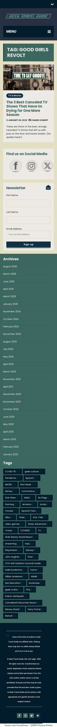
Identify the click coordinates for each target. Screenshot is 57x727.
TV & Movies (14, 95)
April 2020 (8, 431)
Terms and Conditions (16, 725)
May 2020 (8, 424)
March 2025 (9, 296)
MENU (11, 31)
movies (11, 510)
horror (35, 569)
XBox (9, 517)
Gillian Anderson (15, 576)
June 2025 (8, 281)
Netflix (10, 484)
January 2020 (10, 454)
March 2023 (9, 371)
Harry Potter (36, 609)
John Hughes (14, 556)
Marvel (10, 615)
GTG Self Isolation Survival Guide (24, 563)
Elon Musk (28, 484)
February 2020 (11, 446)
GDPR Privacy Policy (41, 725)
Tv (41, 530)
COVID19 (27, 530)
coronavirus (30, 491)
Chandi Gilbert (39, 120)
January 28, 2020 (17, 120)
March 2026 (9, 273)
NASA (28, 497)
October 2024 (11, 319)
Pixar (32, 556)
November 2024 (12, 311)
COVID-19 (12, 471)
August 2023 (10, 341)
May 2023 (8, 356)
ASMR (36, 576)
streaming (12, 543)
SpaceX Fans (30, 510)
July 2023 (8, 349)
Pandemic (13, 478)
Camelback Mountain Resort (22, 602)
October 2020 (11, 409)
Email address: (14, 228)
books (45, 504)
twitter (31, 715)
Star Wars (12, 497)
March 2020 (9, 439)
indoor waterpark (16, 596)
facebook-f (19, 715)
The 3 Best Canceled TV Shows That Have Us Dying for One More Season (27, 108)
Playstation (13, 550)
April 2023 (8, 364)
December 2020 (12, 394)
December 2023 (12, 334)
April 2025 (8, 289)
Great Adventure (39, 524)
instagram (25, 715)
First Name (12, 195)
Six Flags (44, 497)
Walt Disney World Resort (21, 537)
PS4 (30, 589)
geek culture (34, 471)
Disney (11, 491)
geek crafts (13, 589)
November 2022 (12, 379)
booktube (36, 583)
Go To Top (37, 715)
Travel (10, 530)
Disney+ (32, 550)
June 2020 (9, 416)
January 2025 (10, 304)
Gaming (11, 504)
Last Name (12, 212)
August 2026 (10, 266)
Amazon (28, 504)
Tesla (23, 517)
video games (14, 524)
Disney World (14, 609)
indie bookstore (15, 569)
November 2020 (12, 401)
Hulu (29, 543)
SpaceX (31, 478)
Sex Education (14, 583)
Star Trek (40, 517)
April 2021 (8, 386)
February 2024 (11, 326)
